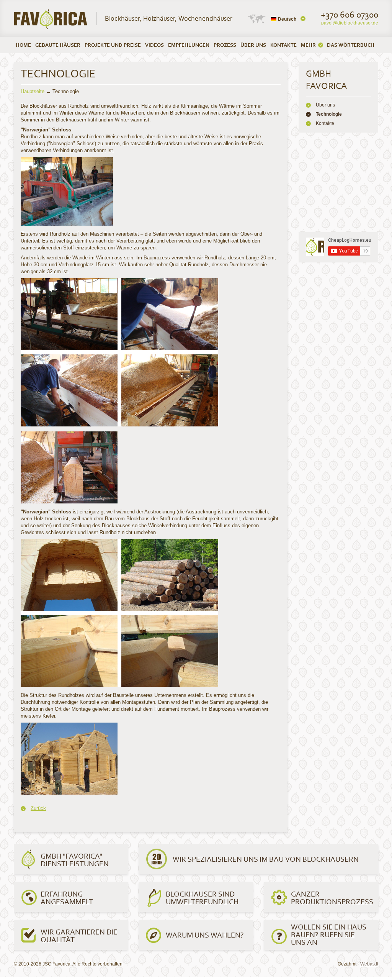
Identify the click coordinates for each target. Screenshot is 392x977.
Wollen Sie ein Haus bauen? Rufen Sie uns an (328, 934)
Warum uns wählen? (205, 934)
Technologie (329, 114)
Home (23, 45)
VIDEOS (154, 45)
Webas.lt (369, 964)
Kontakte (325, 123)
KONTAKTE (283, 45)
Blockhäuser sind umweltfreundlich (202, 897)
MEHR (308, 45)
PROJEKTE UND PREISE (113, 45)
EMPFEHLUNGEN (188, 45)
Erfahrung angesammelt (67, 897)
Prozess (225, 45)
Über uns (325, 105)
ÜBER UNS (253, 45)
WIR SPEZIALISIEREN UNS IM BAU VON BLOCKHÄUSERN (266, 859)
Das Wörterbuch (350, 45)
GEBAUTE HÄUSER (57, 45)
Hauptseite (32, 91)
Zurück (38, 808)
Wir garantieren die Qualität (79, 935)
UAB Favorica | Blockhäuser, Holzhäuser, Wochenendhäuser (51, 19)
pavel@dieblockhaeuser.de (349, 23)
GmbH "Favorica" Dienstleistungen (75, 859)
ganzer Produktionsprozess (332, 897)
